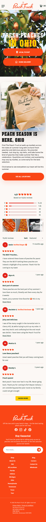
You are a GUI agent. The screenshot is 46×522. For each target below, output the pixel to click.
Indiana (12, 474)
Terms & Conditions (27, 505)
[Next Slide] (41, 225)
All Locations (12, 467)
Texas (12, 490)
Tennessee (12, 487)
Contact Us (33, 464)
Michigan (12, 477)
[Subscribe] (39, 450)
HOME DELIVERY (25, 62)
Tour (12, 493)
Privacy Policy (17, 505)
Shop (12, 458)
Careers (33, 461)
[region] (23, 225)
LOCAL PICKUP (24, 52)
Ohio (12, 480)
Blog (33, 458)
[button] (2, 5)
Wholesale (33, 467)
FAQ (12, 464)
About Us (12, 461)
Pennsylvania (12, 483)
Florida (12, 471)
